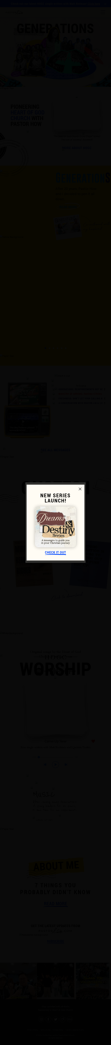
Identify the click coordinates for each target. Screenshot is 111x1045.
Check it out (55, 553)
